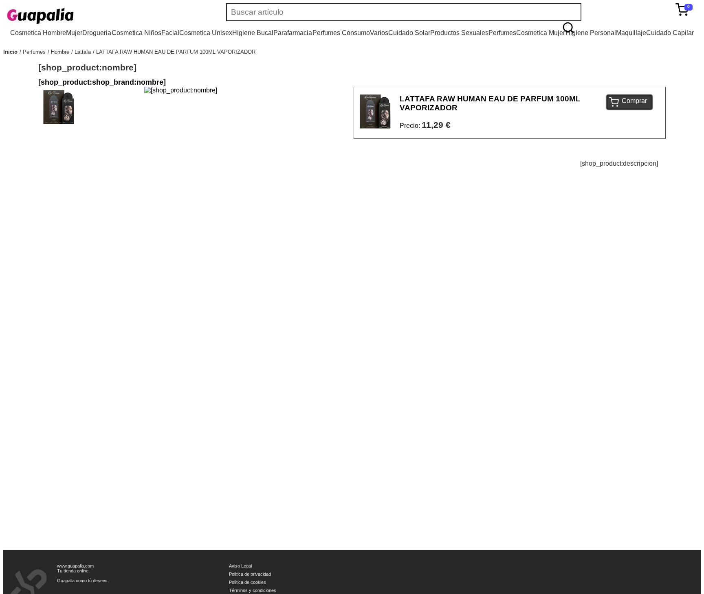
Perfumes (502, 32)
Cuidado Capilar (670, 32)
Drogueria (96, 32)
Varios (379, 32)
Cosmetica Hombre (38, 32)
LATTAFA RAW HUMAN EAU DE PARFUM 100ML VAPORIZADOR (175, 52)
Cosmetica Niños (136, 32)
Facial (170, 32)
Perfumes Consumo (341, 32)
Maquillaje (631, 32)
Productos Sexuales (459, 32)
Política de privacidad (250, 574)
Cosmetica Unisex (205, 32)
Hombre (60, 52)
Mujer (74, 32)
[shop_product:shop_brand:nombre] (102, 82)
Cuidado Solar (409, 32)
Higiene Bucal (252, 32)
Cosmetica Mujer (540, 32)
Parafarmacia (292, 32)
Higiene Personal (590, 32)
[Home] (64, 16)
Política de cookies (247, 582)
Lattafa (83, 52)
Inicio (10, 52)
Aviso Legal (240, 565)
